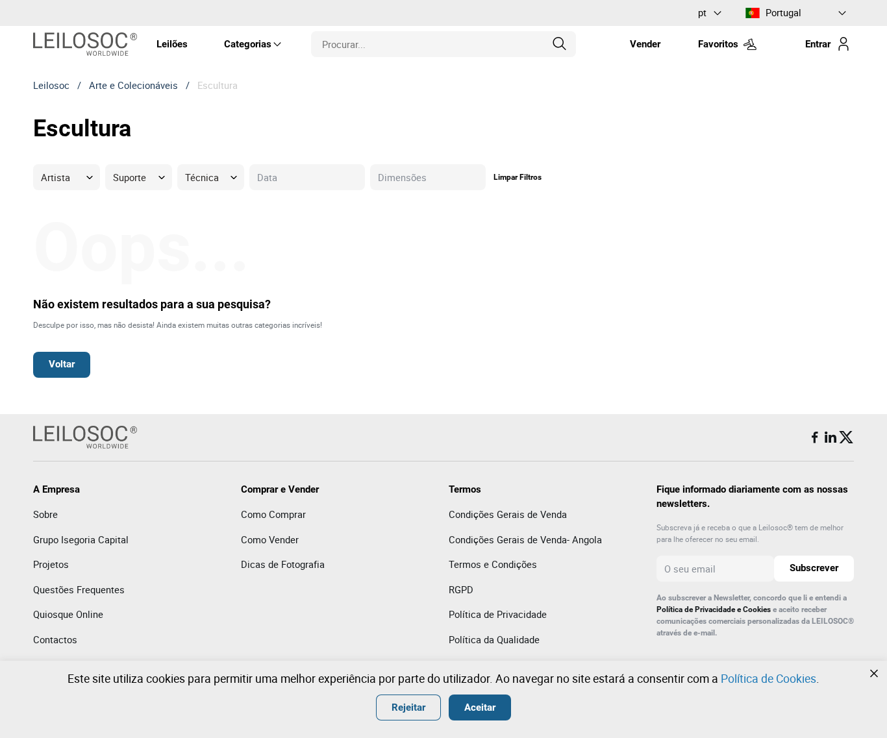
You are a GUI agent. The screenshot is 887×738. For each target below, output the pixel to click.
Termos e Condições (493, 564)
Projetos (51, 564)
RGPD (461, 589)
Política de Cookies (768, 678)
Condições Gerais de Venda (508, 514)
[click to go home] (85, 44)
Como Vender (270, 539)
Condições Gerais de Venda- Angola (525, 539)
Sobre (45, 514)
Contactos (55, 639)
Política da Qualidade (494, 639)
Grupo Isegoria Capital (81, 539)
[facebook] (815, 437)
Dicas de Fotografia (283, 564)
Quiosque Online (68, 614)
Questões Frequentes (79, 589)
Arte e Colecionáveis (133, 85)
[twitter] (846, 437)
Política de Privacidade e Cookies (713, 609)
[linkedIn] (830, 437)
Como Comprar (273, 514)
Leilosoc (51, 85)
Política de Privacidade (498, 614)
